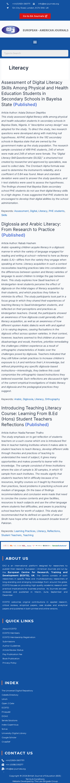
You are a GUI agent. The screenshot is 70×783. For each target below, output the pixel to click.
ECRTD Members (11, 633)
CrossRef (6, 741)
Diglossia (28, 399)
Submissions (9, 641)
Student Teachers (11, 535)
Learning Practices (25, 531)
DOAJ (5, 716)
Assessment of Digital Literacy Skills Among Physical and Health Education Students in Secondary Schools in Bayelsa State (34, 93)
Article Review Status (13, 650)
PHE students (57, 211)
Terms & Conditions (35, 779)
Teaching (28, 535)
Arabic (18, 399)
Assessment (21, 211)
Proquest (6, 712)
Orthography (52, 399)
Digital (33, 211)
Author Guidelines (11, 645)
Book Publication (11, 658)
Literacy (42, 211)
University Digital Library (14, 733)
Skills (4, 215)
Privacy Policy (9, 662)
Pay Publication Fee (12, 654)
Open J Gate (8, 703)
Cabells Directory (10, 695)
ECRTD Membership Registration (19, 637)
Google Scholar (9, 737)
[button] (35, 42)
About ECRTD (10, 628)
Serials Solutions (9, 720)
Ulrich (4, 699)
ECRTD (5, 707)
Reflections (53, 531)
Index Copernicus (10, 724)
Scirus (4, 729)
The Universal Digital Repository (17, 690)
